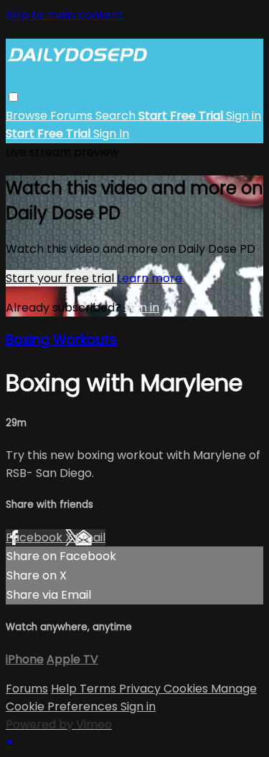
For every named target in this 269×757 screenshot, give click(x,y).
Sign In (111, 133)
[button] (13, 97)
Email (90, 537)
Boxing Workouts (61, 339)
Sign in (243, 115)
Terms (99, 688)
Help (65, 688)
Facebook (35, 537)
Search (116, 115)
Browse (28, 115)
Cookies (187, 688)
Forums (72, 115)
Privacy (141, 688)
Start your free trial (61, 278)
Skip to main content (64, 14)
